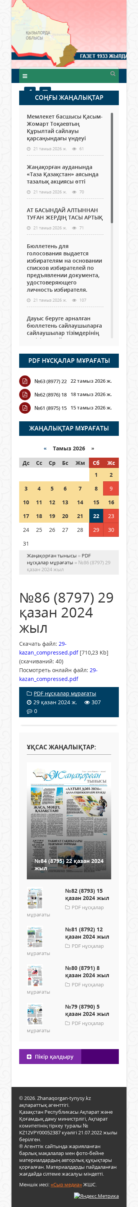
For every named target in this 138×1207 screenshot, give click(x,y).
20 (65, 516)
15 (96, 502)
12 (52, 502)
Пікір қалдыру (53, 1056)
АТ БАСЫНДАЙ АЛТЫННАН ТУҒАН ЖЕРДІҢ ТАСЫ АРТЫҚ (65, 213)
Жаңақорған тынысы (98, 33)
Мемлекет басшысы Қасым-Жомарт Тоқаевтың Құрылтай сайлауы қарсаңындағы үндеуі (65, 127)
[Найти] (112, 73)
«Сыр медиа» (66, 1184)
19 (52, 516)
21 (80, 516)
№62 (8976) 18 (50, 394)
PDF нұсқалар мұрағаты (69, 360)
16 (111, 502)
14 (80, 502)
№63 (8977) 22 (50, 381)
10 (26, 502)
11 (39, 502)
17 (26, 516)
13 (65, 502)
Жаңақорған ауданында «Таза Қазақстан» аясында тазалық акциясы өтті (63, 174)
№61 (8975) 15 (50, 407)
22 (96, 516)
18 (39, 516)
